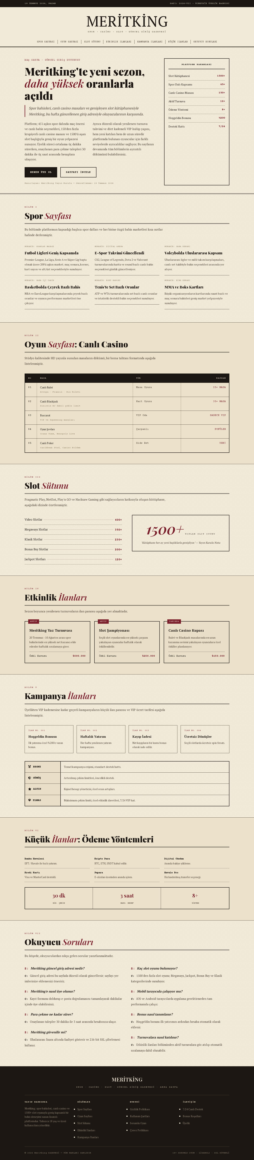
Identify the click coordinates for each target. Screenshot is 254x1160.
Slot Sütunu (92, 41)
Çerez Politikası (139, 1130)
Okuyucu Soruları (205, 41)
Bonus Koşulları (192, 1116)
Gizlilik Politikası (140, 1109)
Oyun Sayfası (69, 41)
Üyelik (186, 1123)
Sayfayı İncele (78, 172)
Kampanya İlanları (150, 41)
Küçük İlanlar (178, 41)
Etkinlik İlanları (119, 41)
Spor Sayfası (46, 41)
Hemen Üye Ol (41, 172)
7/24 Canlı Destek (193, 1109)
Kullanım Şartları (140, 1116)
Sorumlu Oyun (138, 1123)
